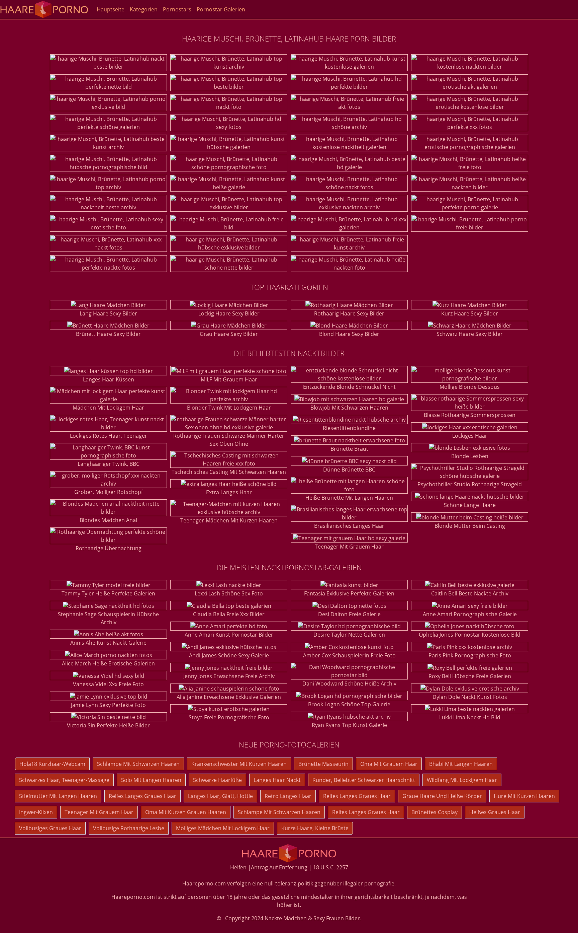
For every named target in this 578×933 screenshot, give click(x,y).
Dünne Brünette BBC (349, 469)
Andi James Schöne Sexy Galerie (229, 655)
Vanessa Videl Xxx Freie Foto (108, 684)
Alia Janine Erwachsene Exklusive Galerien (229, 697)
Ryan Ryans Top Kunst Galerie (349, 725)
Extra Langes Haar (229, 492)
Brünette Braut (349, 448)
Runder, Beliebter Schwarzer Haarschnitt (363, 780)
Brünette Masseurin (323, 764)
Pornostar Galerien (221, 9)
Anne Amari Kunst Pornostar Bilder (229, 634)
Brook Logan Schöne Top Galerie (349, 704)
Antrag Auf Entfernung (279, 867)
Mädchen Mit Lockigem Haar (108, 407)
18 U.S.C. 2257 (330, 867)
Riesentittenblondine (349, 428)
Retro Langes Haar (288, 796)
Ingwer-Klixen (36, 812)
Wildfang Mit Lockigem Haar (462, 780)
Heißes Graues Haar (494, 812)
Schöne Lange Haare (470, 505)
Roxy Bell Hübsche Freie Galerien (469, 676)
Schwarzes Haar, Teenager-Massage (64, 780)
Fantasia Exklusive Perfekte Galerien (349, 593)
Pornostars (177, 9)
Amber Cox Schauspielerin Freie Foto (349, 655)
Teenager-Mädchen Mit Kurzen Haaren (229, 520)
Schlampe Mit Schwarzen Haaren (138, 764)
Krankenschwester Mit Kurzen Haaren (239, 764)
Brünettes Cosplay (434, 812)
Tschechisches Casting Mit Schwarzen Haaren (229, 472)
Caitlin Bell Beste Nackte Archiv (469, 593)
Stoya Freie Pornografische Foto (229, 717)
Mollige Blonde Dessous (470, 386)
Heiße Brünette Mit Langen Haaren (349, 497)
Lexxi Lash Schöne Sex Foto (229, 593)
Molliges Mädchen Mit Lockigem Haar (223, 828)
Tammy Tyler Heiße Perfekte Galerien (108, 593)
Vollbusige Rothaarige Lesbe (128, 828)
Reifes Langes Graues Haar (142, 796)
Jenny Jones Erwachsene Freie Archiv (229, 676)
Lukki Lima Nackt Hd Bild (469, 717)
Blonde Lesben (469, 456)
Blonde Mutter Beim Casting (470, 525)
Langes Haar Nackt (277, 780)
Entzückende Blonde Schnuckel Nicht (349, 386)
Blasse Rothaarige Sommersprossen (469, 415)
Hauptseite (110, 9)
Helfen (238, 867)
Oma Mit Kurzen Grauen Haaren (185, 812)
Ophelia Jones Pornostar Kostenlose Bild (469, 634)
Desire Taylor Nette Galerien (349, 634)
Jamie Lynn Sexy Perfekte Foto (108, 705)
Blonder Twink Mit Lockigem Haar (229, 407)
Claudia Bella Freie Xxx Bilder (229, 614)
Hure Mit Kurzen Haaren (524, 796)
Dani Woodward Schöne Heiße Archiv (349, 683)
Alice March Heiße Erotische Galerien (108, 663)
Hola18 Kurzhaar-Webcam (52, 764)
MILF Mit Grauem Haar (229, 379)
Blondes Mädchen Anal (108, 520)
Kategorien (144, 9)
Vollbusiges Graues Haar (50, 828)
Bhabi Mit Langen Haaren (461, 764)
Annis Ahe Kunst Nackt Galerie (108, 642)
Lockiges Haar (469, 435)
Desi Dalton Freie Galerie (349, 614)
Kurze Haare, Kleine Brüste (315, 828)
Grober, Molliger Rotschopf (108, 492)
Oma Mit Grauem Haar (388, 764)
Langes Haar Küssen (108, 379)
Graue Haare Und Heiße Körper (442, 796)
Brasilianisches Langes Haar (349, 525)
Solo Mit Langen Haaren (151, 780)
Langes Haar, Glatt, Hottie (220, 796)
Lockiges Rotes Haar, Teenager (108, 435)
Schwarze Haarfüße (217, 780)
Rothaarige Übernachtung (108, 548)
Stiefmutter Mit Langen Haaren (58, 796)
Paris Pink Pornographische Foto (469, 655)
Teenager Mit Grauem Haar (349, 546)
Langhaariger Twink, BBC (108, 464)
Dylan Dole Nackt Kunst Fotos (469, 697)
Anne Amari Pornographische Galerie (470, 614)
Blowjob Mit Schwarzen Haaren (349, 407)
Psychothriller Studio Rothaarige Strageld (469, 484)
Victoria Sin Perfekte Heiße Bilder (108, 725)
